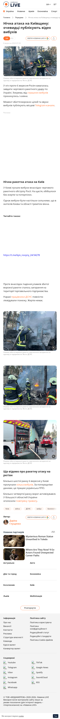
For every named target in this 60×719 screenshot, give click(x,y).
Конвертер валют (11, 648)
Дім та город (9, 574)
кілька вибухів (25, 484)
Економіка (43, 11)
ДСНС (28, 509)
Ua (47, 4)
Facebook (12, 682)
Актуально (8, 563)
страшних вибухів (37, 92)
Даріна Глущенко (15, 522)
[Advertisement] (30, 144)
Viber (10, 672)
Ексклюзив (9, 585)
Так (55, 716)
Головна (6, 17)
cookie (21, 716)
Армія (31, 11)
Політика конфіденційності (38, 627)
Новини (21, 11)
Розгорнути (30, 608)
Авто (32, 563)
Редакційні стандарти (40, 636)
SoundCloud (42, 677)
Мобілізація (36, 596)
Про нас (7, 622)
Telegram (12, 667)
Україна (10, 11)
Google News (42, 667)
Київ (7, 509)
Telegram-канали (44, 105)
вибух (39, 509)
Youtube (12, 662)
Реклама (7, 633)
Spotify (39, 672)
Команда (7, 641)
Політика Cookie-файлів (41, 640)
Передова (19, 17)
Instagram (12, 677)
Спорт (54, 11)
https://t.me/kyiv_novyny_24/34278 (21, 255)
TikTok (39, 662)
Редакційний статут (39, 632)
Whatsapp (12, 687)
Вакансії (7, 626)
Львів (6, 596)
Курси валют (9, 644)
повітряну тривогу (26, 500)
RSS (38, 682)
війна (17, 509)
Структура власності (13, 637)
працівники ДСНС (21, 296)
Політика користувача (40, 622)
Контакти (7, 630)
